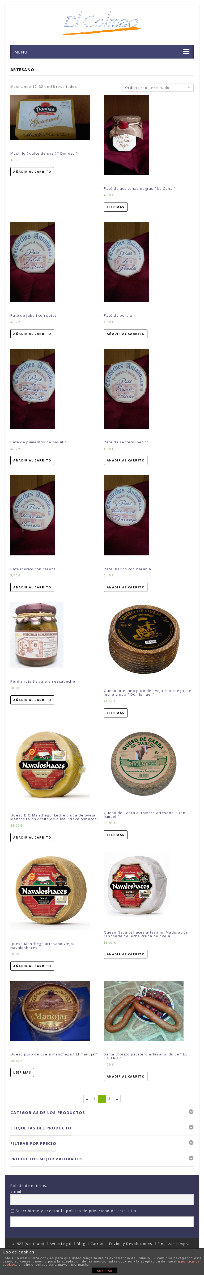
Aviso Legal (60, 1243)
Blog (81, 1243)
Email (15, 1191)
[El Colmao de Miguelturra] (102, 22)
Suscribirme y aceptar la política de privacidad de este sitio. (76, 1210)
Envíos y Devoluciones (130, 1243)
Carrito (97, 1243)
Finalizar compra (174, 1243)
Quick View (52, 146)
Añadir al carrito (32, 172)
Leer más (116, 207)
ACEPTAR (105, 1270)
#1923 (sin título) (28, 1243)
